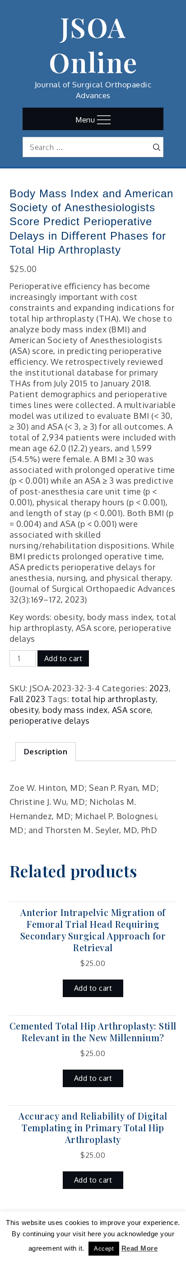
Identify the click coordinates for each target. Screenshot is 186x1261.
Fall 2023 (27, 699)
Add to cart (63, 658)
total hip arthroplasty (113, 699)
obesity (24, 710)
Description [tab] (46, 751)
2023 (159, 688)
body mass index (75, 710)
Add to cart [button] (93, 988)
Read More (139, 1248)
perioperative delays (49, 721)
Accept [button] (104, 1248)
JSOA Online (93, 44)
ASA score (131, 710)
